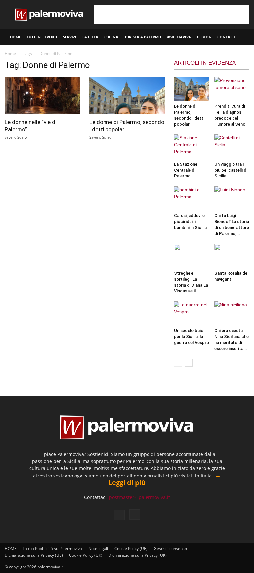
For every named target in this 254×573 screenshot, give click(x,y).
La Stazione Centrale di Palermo (185, 170)
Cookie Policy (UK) (85, 555)
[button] (246, 37)
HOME (15, 36)
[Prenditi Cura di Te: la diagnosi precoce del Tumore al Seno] (232, 89)
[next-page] (189, 363)
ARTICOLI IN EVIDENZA (205, 63)
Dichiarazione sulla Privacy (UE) (34, 555)
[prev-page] (178, 363)
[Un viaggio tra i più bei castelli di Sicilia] (232, 146)
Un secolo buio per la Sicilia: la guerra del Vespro (191, 336)
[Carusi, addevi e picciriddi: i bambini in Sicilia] (191, 198)
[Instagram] (134, 514)
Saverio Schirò (16, 137)
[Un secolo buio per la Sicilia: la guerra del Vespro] (191, 313)
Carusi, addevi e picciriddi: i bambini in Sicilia (190, 221)
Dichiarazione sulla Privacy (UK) (137, 555)
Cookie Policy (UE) (131, 548)
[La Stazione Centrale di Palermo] (191, 146)
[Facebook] (119, 515)
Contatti (226, 36)
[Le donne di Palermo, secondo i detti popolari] (127, 95)
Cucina (111, 36)
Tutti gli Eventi (42, 36)
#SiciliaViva (179, 36)
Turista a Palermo (142, 36)
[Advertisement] (171, 14)
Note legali (98, 548)
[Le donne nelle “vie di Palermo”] (42, 95)
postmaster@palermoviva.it (139, 497)
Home (10, 53)
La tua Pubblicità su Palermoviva (52, 548)
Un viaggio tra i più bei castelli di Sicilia (230, 170)
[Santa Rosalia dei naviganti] (232, 256)
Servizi (69, 36)
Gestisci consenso (170, 548)
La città (90, 36)
